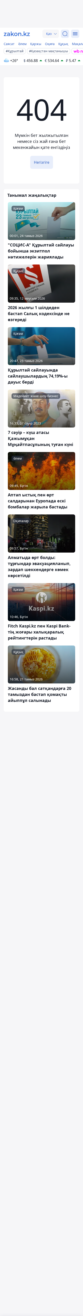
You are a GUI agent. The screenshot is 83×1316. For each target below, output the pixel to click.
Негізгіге (41, 162)
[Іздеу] (65, 34)
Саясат (9, 44)
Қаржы (35, 44)
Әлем (22, 44)
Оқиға (50, 44)
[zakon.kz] (17, 33)
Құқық (63, 44)
